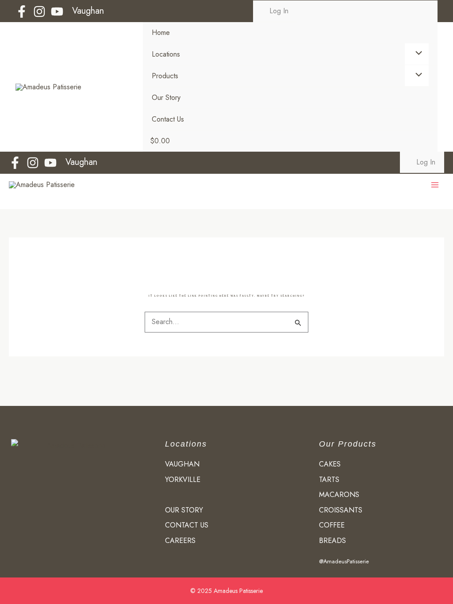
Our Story (166, 97)
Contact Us (168, 119)
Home (161, 32)
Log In (277, 11)
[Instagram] (39, 11)
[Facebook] (21, 11)
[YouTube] (57, 11)
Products (165, 76)
